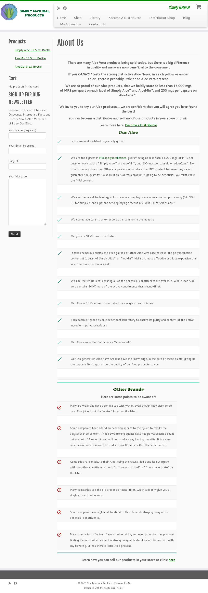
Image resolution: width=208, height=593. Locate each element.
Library (95, 17)
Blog (186, 17)
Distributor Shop (162, 17)
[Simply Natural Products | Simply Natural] (24, 12)
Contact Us (97, 24)
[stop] (59, 428)
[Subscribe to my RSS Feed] (60, 8)
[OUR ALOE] (128, 132)
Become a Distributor (141, 125)
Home (61, 17)
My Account (69, 24)
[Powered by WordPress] (128, 582)
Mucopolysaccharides (112, 158)
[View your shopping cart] (199, 6)
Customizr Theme (113, 588)
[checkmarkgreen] (59, 141)
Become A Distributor (124, 17)
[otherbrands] (128, 389)
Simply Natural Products (100, 583)
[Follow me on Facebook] (66, 8)
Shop (78, 17)
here (172, 559)
